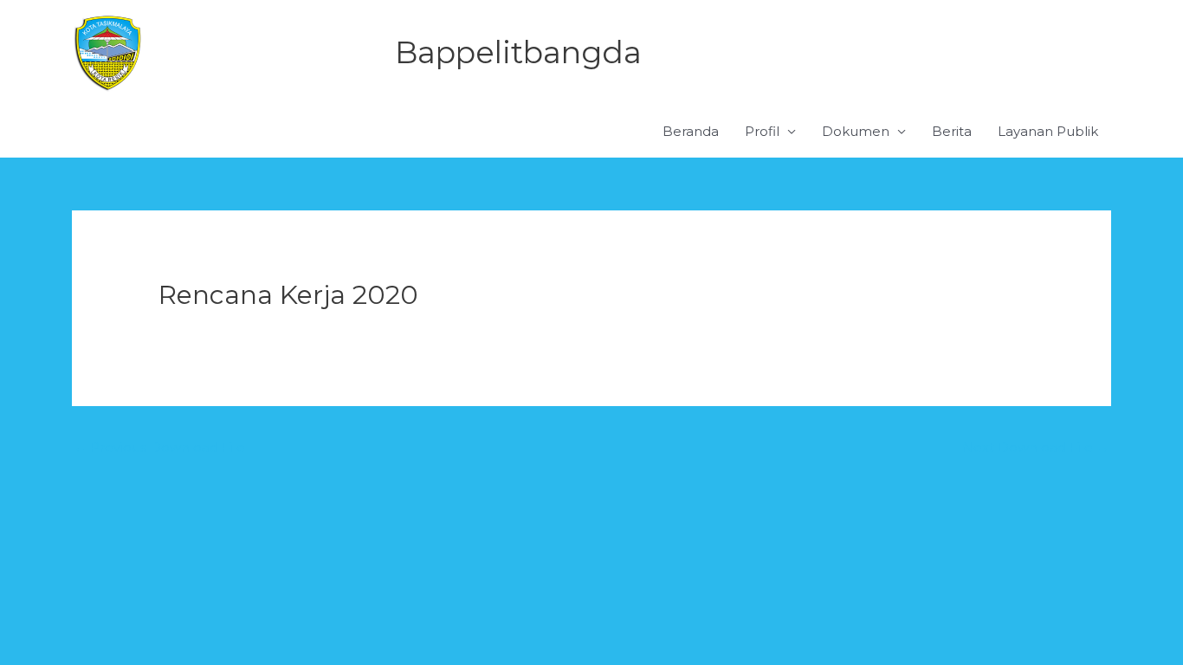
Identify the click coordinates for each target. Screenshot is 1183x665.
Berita (952, 131)
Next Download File (1035, 447)
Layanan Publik (1048, 131)
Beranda (691, 131)
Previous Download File (159, 447)
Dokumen (855, 131)
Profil (762, 131)
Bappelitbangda (518, 52)
